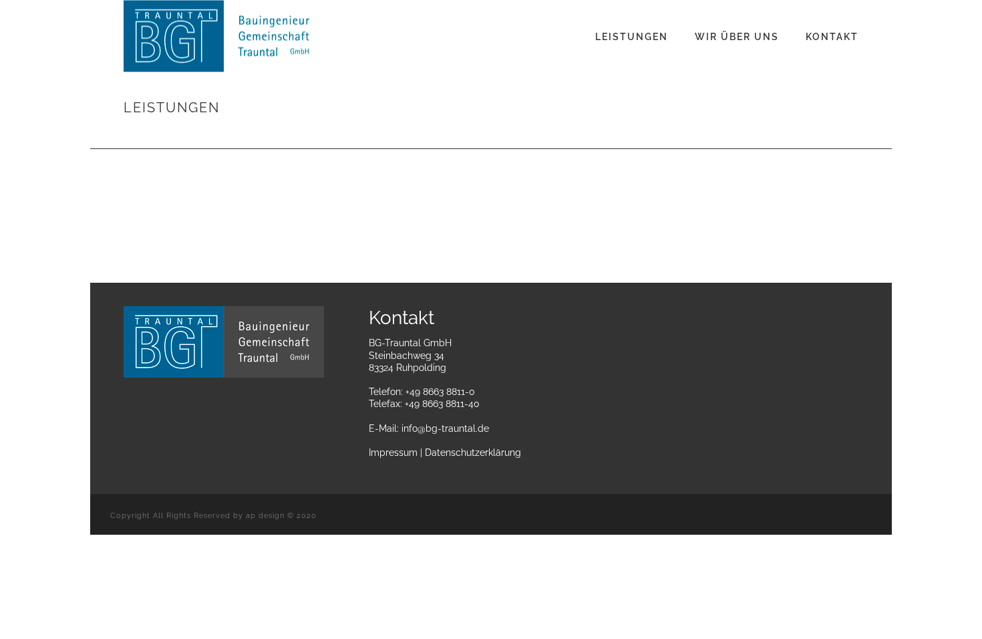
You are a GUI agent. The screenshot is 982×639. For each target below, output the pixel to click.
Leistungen (631, 36)
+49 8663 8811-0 (440, 391)
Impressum (393, 452)
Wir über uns (737, 36)
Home (780, 136)
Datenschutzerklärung (473, 452)
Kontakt (832, 36)
